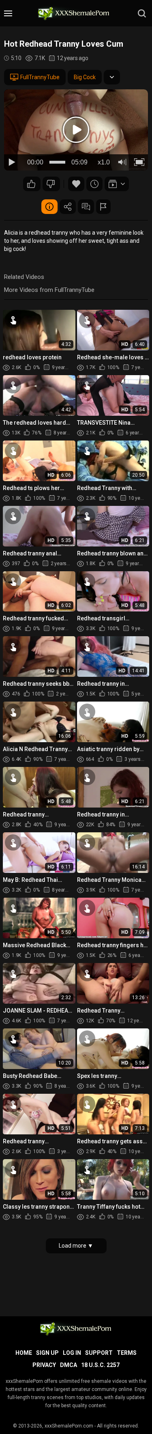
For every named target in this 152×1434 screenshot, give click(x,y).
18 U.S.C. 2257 (100, 1365)
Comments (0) (86, 206)
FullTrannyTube (40, 77)
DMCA (68, 1365)
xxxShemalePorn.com (69, 1426)
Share (68, 206)
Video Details (49, 206)
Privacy (44, 1365)
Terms (127, 1353)
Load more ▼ (76, 1245)
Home (23, 1353)
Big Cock (85, 77)
